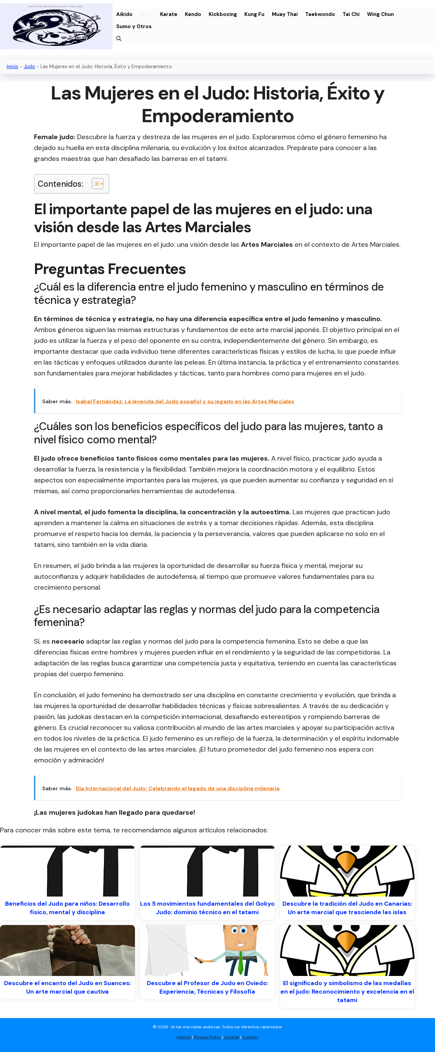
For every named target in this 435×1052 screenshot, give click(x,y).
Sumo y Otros (134, 26)
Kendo (193, 14)
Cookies (231, 1037)
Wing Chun (380, 14)
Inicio (12, 66)
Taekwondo (320, 14)
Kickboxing (223, 14)
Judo (146, 14)
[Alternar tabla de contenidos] (94, 183)
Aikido (124, 14)
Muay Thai (285, 14)
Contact (250, 1037)
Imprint (184, 1037)
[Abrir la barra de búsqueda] (118, 39)
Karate (168, 14)
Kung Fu (254, 14)
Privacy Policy (207, 1037)
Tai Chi (351, 14)
